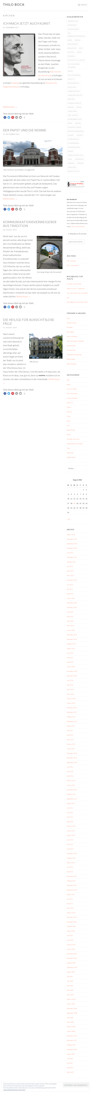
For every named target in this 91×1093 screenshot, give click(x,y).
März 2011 (70, 908)
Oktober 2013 (71, 858)
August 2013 (71, 863)
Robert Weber (71, 359)
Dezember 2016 (72, 753)
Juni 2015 (70, 812)
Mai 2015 (70, 817)
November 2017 (72, 712)
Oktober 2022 (71, 562)
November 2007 (72, 1040)
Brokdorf (72, 48)
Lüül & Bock (73, 115)
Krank (69, 416)
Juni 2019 (70, 653)
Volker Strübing (71, 364)
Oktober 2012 (71, 881)
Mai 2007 (70, 1063)
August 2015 (71, 803)
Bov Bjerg (69, 327)
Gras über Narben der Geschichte (77, 293)
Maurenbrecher (75, 119)
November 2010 (72, 922)
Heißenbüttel (74, 83)
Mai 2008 (70, 1017)
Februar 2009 (71, 999)
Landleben (72, 111)
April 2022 (70, 571)
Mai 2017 (70, 730)
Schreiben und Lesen (73, 439)
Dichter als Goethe (76, 60)
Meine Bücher (71, 430)
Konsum (69, 412)
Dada (79, 52)
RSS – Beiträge (71, 261)
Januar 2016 (71, 785)
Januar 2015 (71, 831)
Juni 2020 (70, 612)
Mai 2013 (70, 872)
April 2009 (70, 990)
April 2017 (70, 735)
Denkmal (71, 56)
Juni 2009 (70, 981)
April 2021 (70, 594)
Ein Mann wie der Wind (74, 284)
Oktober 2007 (71, 1045)
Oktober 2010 (71, 926)
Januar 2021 (71, 598)
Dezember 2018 (72, 671)
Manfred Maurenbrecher (74, 355)
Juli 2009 (70, 976)
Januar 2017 (71, 749)
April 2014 (70, 849)
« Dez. (69, 519)
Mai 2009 (70, 986)
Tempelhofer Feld (75, 155)
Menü (84, 5)
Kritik (79, 107)
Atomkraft (72, 25)
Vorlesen (72, 167)
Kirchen (71, 99)
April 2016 (70, 776)
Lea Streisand (71, 350)
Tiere (70, 159)
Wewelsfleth (73, 171)
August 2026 (71, 534)
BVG (81, 48)
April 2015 (70, 821)
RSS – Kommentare (73, 265)
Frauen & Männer (72, 398)
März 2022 (70, 575)
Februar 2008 (71, 1027)
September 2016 (72, 762)
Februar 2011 (71, 913)
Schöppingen (73, 143)
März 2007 (70, 1072)
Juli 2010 (70, 935)
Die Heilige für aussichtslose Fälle (77, 302)
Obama (78, 123)
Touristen (79, 159)
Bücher (71, 52)
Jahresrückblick (75, 95)
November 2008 (72, 1008)
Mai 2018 (70, 685)
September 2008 (72, 1013)
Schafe (71, 135)
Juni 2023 (70, 553)
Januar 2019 (71, 667)
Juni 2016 (70, 771)
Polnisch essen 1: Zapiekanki (76, 288)
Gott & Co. (70, 403)
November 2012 (72, 876)
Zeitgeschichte (71, 457)
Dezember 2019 (72, 635)
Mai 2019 (70, 657)
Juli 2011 (70, 899)
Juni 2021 (70, 585)
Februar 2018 (71, 699)
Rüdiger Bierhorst (76, 131)
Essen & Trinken (72, 389)
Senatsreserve (74, 147)
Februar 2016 (71, 780)
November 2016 (72, 758)
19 (74, 503)
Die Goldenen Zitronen (74, 65)
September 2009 (72, 967)
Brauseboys (73, 44)
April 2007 (70, 1068)
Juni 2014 (70, 840)
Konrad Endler (74, 103)
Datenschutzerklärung (77, 226)
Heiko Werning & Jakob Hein (75, 341)
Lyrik (68, 425)
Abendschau (73, 21)
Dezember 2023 (72, 548)
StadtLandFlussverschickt (75, 444)
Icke (68, 297)
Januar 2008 (71, 1031)
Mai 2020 (70, 616)
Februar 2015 (71, 826)
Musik (69, 434)
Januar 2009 (71, 1004)
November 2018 (72, 676)
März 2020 (70, 626)
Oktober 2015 (71, 794)
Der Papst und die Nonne (24, 130)
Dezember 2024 (72, 539)
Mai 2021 (70, 589)
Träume (80, 163)
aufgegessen (73, 29)
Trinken (71, 163)
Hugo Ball (72, 87)
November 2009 (72, 958)
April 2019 (70, 662)
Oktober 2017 (71, 717)
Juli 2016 (70, 767)
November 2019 (72, 639)
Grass (70, 71)
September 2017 (72, 721)
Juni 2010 (70, 940)
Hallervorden (74, 75)
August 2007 (71, 1054)
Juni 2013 (70, 867)
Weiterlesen (10, 107)
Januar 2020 (71, 630)
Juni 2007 (70, 1058)
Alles (68, 380)
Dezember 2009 (72, 954)
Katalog (15, 83)
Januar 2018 (71, 703)
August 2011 (71, 894)
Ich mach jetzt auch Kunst (26, 23)
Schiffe (80, 135)
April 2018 (70, 689)
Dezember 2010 (72, 917)
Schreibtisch (73, 139)
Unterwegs (70, 453)
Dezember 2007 (72, 1036)
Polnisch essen (74, 127)
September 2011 (72, 890)
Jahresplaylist (74, 91)
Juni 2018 (70, 680)
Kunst (68, 421)
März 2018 (70, 694)
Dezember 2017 (72, 708)
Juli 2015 (70, 808)
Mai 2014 (70, 844)
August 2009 (71, 972)
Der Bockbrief (72, 199)
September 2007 (72, 1049)
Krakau (71, 107)
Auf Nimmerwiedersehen (76, 34)
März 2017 (70, 740)
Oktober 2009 (71, 963)
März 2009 (70, 995)
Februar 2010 (71, 945)
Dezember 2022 (72, 557)
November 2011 (72, 885)
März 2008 (70, 1022)
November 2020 (72, 607)
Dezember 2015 (72, 790)
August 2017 (71, 726)
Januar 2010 (71, 949)
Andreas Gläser (72, 323)
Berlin (77, 40)
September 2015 (72, 799)
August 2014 (71, 835)
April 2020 (70, 621)
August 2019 (71, 648)
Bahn (70, 40)
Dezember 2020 (72, 603)
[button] (5, 117)
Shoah (70, 151)
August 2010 (71, 931)
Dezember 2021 (72, 580)
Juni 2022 (70, 566)
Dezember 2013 (72, 853)
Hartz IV (71, 79)
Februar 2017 (71, 744)
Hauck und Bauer (72, 336)
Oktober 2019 (71, 644)
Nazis (70, 123)
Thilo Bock (14, 4)
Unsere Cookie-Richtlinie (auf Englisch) (14, 1090)
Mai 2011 (70, 904)
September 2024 (72, 544)
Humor (69, 407)
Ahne (68, 318)
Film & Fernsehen (72, 393)
